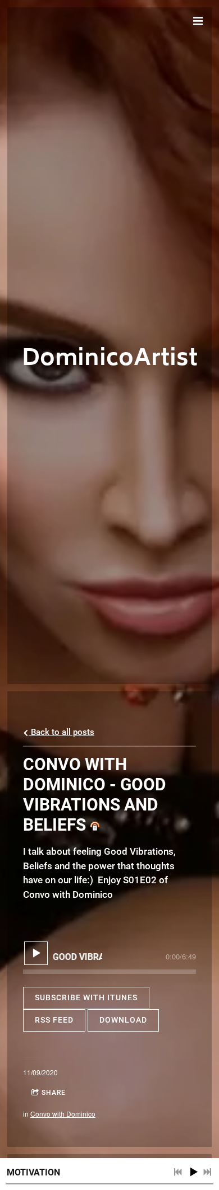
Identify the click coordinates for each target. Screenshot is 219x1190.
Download (123, 1019)
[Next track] (207, 1172)
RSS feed (54, 1019)
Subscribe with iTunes (86, 997)
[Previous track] (178, 1172)
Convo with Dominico (62, 1113)
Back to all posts (61, 732)
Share (54, 1093)
